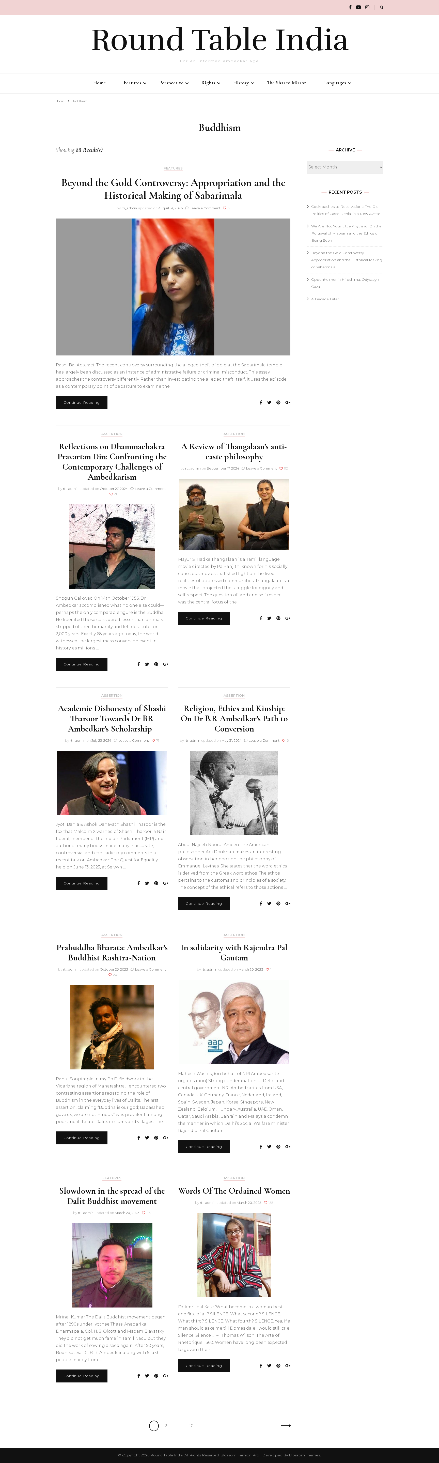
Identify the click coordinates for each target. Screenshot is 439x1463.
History (241, 83)
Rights (208, 83)
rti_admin (129, 208)
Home (99, 83)
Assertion (111, 434)
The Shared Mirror (286, 83)
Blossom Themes (304, 1455)
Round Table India (220, 40)
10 (193, 1425)
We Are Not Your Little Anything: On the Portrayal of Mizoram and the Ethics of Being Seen (346, 233)
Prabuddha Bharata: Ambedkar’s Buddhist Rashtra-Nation (112, 952)
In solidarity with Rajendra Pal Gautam (234, 952)
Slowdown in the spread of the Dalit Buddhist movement (112, 1196)
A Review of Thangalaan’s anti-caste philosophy (234, 451)
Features (132, 83)
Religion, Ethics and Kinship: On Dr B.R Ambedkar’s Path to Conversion (234, 718)
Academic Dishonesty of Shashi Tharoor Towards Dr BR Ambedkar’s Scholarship (112, 718)
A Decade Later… (326, 299)
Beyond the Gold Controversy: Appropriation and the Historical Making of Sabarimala (173, 189)
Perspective (171, 83)
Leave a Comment (205, 208)
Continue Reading (82, 402)
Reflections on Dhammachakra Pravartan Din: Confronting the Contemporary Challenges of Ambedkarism (112, 461)
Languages (335, 83)
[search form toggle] (381, 7)
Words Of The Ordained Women (234, 1191)
